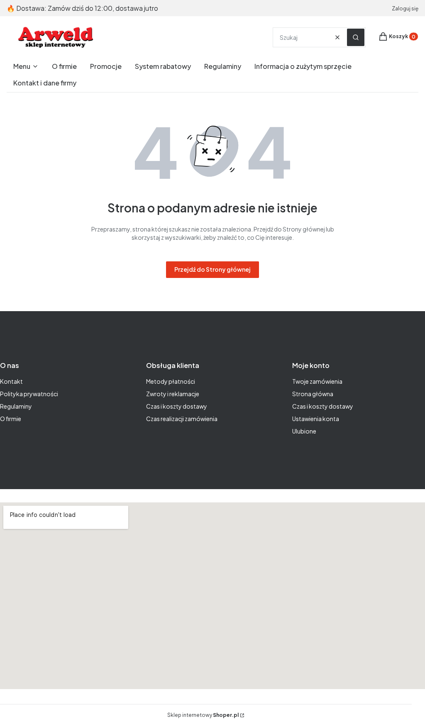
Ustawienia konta (315, 418)
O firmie (10, 418)
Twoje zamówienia (317, 381)
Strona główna (312, 393)
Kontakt (11, 381)
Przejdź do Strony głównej (212, 269)
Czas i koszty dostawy (176, 406)
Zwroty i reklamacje (172, 393)
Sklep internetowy (203, 715)
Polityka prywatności (29, 393)
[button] (355, 37)
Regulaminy (16, 406)
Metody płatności (170, 381)
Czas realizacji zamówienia (181, 418)
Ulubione (304, 431)
